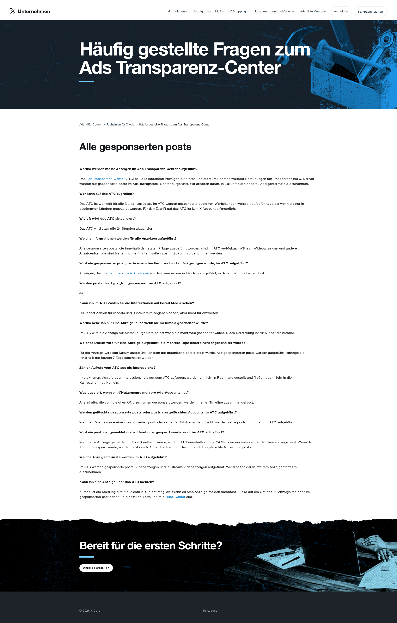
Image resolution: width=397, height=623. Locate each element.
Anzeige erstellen (96, 568)
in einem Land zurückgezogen (125, 273)
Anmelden (341, 11)
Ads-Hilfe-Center (90, 124)
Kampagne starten (370, 11)
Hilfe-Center (175, 497)
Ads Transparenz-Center (105, 179)
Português (210, 610)
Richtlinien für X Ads (120, 124)
